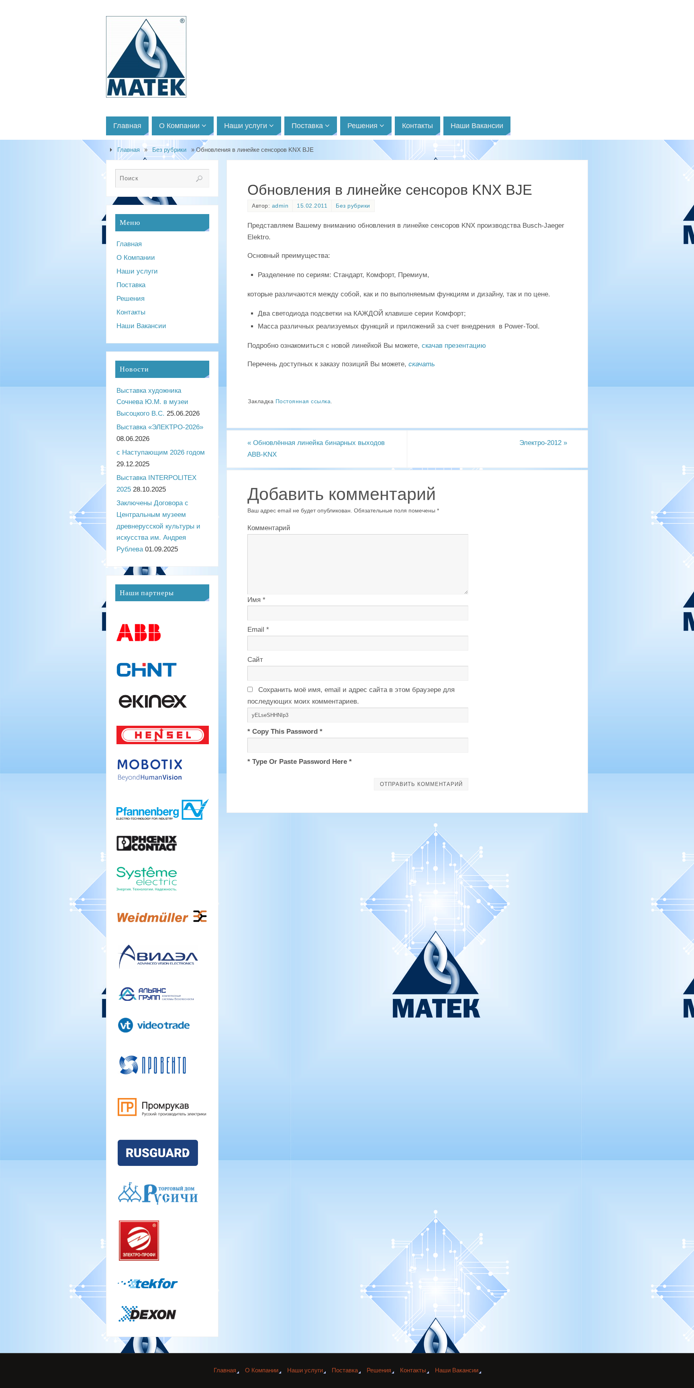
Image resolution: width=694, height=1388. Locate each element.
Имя (256, 600)
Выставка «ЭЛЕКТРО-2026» (159, 427)
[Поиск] (199, 179)
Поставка (130, 285)
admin (280, 205)
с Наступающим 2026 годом (160, 452)
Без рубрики (169, 149)
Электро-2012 (543, 443)
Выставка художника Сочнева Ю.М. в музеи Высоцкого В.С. (152, 402)
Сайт (255, 659)
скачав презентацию (454, 345)
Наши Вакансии (141, 326)
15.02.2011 (312, 205)
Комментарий (268, 528)
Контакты (130, 312)
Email (258, 629)
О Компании (135, 257)
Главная (128, 149)
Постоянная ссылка (303, 401)
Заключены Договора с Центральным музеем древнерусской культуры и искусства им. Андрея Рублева (158, 526)
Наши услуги (137, 271)
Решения (130, 298)
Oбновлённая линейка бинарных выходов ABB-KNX (316, 448)
